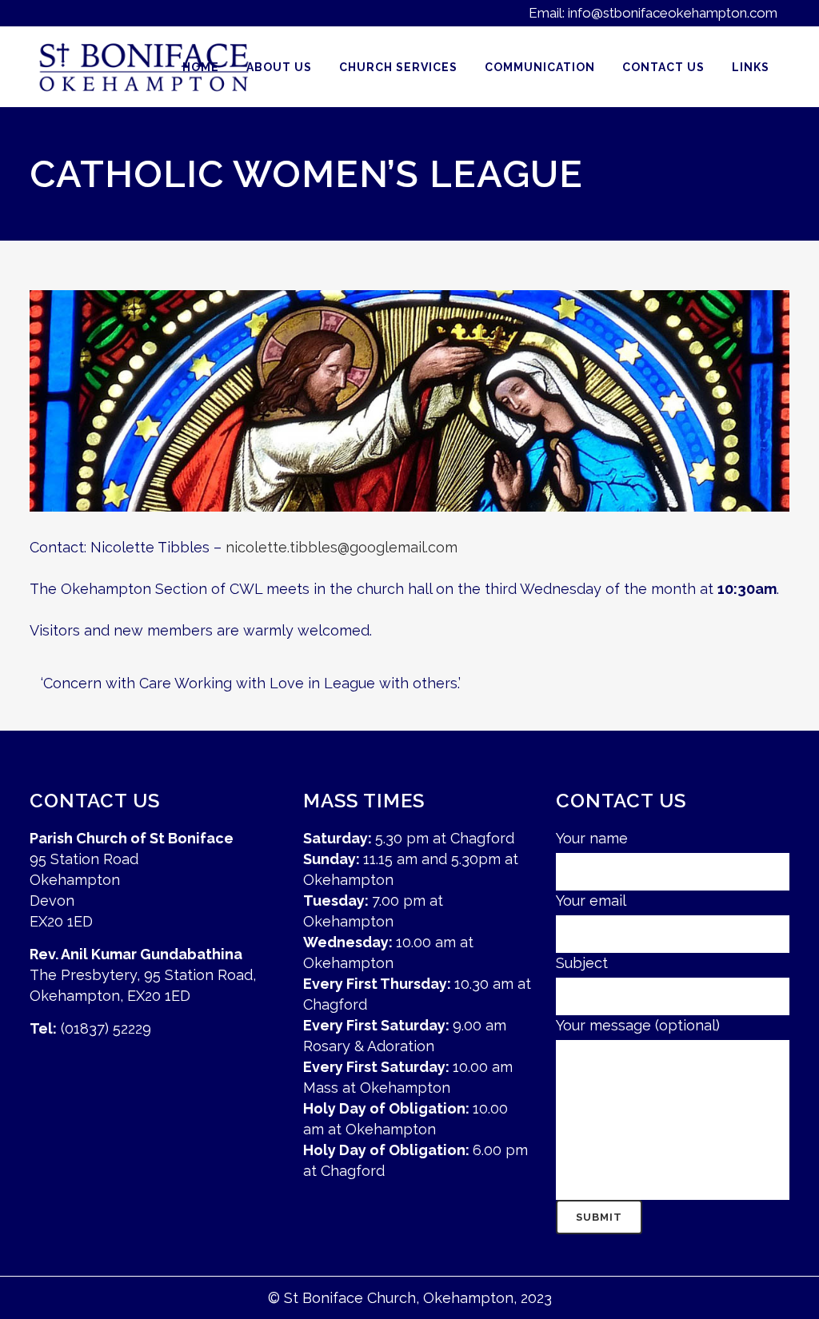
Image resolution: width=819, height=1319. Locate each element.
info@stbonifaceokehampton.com (672, 13)
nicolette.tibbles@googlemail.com (341, 547)
